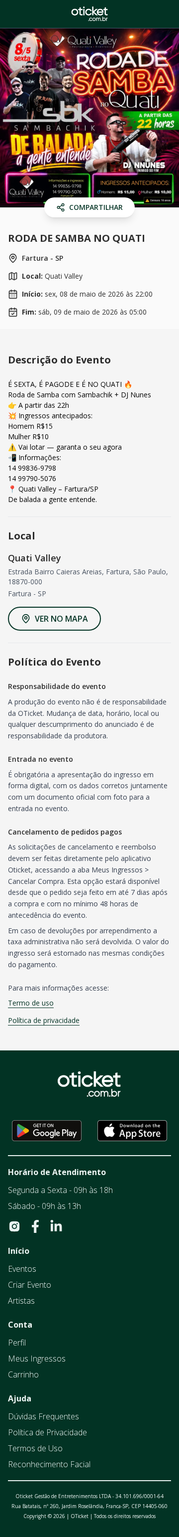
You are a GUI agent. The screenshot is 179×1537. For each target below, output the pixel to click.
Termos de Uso (35, 1448)
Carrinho (23, 1374)
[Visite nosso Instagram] (14, 1226)
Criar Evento (29, 1284)
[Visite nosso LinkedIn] (56, 1226)
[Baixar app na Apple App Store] (132, 1130)
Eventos (22, 1268)
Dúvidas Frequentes (43, 1416)
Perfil (17, 1342)
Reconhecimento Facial (49, 1464)
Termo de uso (31, 1003)
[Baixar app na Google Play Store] (47, 1130)
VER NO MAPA (61, 618)
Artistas (21, 1300)
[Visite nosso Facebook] (35, 1226)
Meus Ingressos (37, 1358)
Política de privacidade (44, 1020)
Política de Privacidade (47, 1432)
